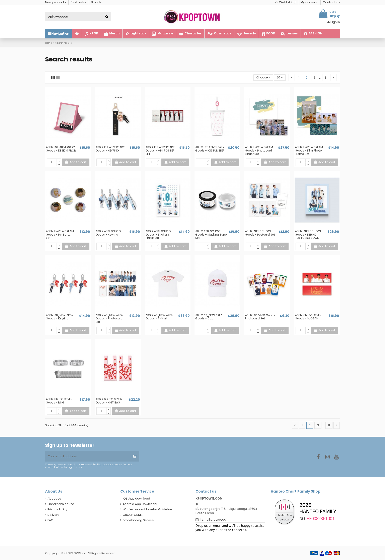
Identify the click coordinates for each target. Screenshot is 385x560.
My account (310, 2)
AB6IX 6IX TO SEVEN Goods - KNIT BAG (109, 400)
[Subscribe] (134, 456)
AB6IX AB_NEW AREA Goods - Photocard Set (109, 318)
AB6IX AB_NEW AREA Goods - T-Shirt (159, 317)
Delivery (53, 515)
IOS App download (136, 498)
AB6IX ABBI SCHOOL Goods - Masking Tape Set (211, 234)
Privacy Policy (57, 509)
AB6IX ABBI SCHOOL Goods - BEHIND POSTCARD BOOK (308, 234)
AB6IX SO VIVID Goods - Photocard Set (261, 317)
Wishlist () (287, 2)
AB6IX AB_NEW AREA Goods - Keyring (59, 317)
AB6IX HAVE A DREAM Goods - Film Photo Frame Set (309, 150)
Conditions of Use (61, 504)
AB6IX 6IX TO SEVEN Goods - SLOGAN (308, 317)
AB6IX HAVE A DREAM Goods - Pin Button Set (60, 234)
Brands (96, 2)
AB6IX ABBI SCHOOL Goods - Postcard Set (260, 233)
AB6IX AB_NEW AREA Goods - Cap (208, 317)
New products (56, 2)
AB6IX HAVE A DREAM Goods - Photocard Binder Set (259, 150)
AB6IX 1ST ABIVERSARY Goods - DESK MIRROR (61, 149)
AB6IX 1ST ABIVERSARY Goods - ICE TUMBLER (209, 149)
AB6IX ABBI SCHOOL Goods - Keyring (109, 233)
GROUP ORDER (133, 515)
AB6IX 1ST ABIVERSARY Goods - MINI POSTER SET (160, 150)
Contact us (331, 2)
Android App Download (140, 504)
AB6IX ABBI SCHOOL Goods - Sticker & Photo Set (159, 234)
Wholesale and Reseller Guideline (147, 509)
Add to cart (78, 162)
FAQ (50, 520)
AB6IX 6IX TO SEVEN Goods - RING (59, 400)
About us (54, 498)
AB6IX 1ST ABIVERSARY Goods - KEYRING (110, 149)
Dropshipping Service (138, 520)
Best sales (79, 2)
